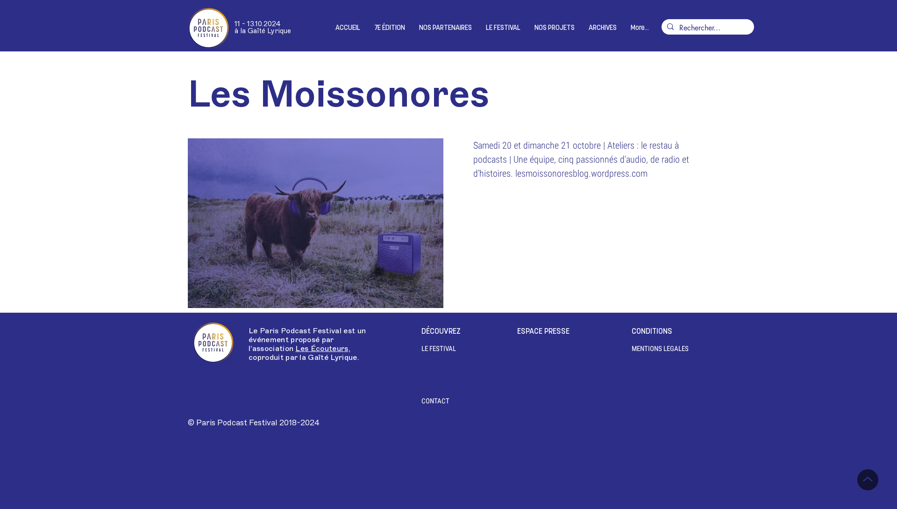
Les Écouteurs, (322, 348)
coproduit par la (278, 357)
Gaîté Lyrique (332, 357)
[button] (389, 28)
